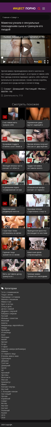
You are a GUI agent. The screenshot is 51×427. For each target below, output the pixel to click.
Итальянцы (6, 332)
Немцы (4, 328)
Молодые (5, 337)
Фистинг (4, 405)
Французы (5, 330)
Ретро (3, 344)
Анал (3, 335)
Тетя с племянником (10, 292)
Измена (4, 351)
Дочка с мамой (7, 309)
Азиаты (4, 323)
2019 (3, 415)
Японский (5, 320)
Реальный (5, 410)
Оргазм (4, 396)
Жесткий (4, 389)
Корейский (5, 398)
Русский (4, 316)
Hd (11, 91)
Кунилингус (6, 382)
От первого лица (8, 353)
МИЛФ (4, 91)
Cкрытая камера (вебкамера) (13, 349)
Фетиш (41, 88)
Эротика (4, 375)
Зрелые (4, 342)
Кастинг (4, 408)
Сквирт (7, 88)
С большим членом (9, 391)
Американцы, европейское (12, 325)
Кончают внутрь (8, 387)
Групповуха (6, 358)
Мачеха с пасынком (9, 299)
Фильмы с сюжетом (9, 318)
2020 (3, 417)
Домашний (18, 88)
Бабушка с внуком (8, 313)
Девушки (5, 361)
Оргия (3, 368)
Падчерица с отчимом (10, 297)
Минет (4, 384)
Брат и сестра (7, 304)
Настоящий (31, 88)
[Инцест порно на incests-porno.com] (24, 8)
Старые (4, 346)
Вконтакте (5, 377)
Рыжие (4, 413)
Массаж (4, 379)
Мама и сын (6, 302)
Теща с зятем (7, 294)
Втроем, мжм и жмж (10, 356)
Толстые (5, 363)
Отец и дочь (6, 306)
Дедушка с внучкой (9, 311)
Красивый (5, 372)
